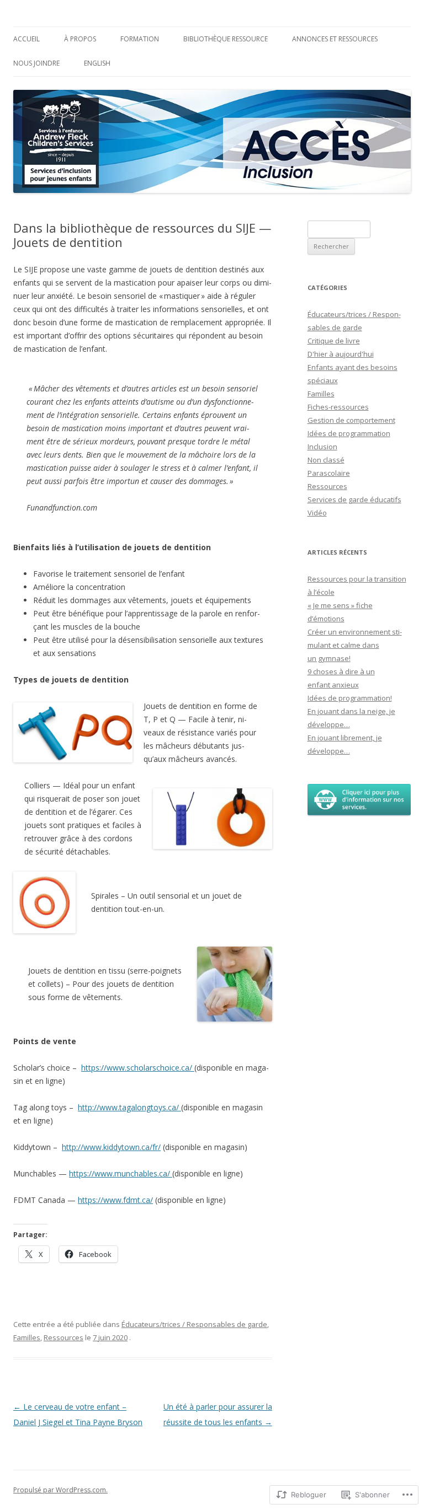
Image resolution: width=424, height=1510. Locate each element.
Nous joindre (36, 63)
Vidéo (317, 513)
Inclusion (322, 447)
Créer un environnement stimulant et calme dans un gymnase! (355, 645)
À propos (80, 39)
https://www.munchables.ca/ (120, 1173)
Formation (139, 39)
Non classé (326, 460)
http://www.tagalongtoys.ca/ (129, 1107)
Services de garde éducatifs (354, 499)
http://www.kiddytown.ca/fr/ (111, 1147)
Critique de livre (334, 341)
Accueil (26, 39)
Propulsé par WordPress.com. (60, 1490)
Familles (26, 1337)
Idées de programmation (349, 433)
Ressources (63, 1337)
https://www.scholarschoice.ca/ (137, 1067)
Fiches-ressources (338, 407)
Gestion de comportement (351, 420)
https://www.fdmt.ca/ (115, 1200)
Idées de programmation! (350, 698)
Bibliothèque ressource (225, 39)
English (97, 63)
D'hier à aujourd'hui (341, 354)
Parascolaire (329, 473)
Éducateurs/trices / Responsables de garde (194, 1324)
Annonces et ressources (335, 39)
